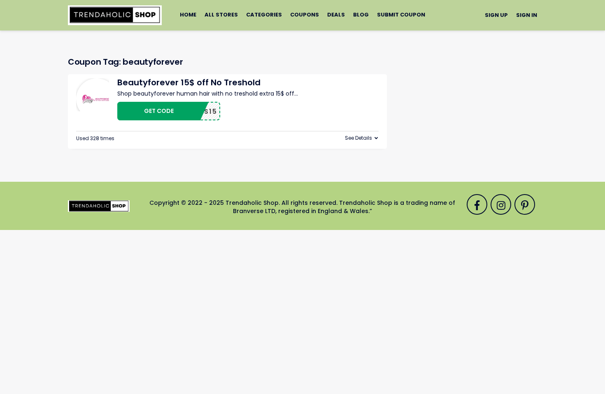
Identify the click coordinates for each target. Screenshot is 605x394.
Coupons (304, 15)
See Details (358, 137)
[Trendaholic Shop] (115, 15)
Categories (264, 15)
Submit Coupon (401, 15)
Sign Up (496, 15)
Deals (336, 15)
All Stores (221, 15)
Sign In (526, 15)
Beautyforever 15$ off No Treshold (189, 82)
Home (188, 15)
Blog (361, 15)
